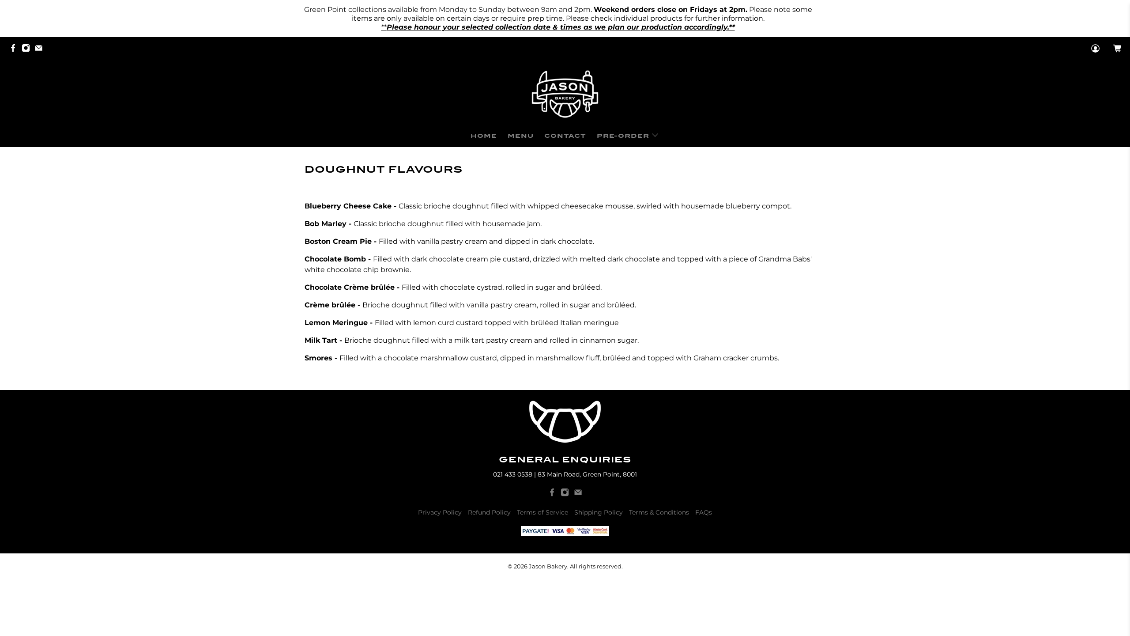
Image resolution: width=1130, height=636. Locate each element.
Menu (521, 135)
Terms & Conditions (659, 512)
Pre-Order (623, 135)
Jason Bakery (548, 566)
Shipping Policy (598, 512)
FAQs (703, 512)
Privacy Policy (440, 512)
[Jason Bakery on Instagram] (28, 49)
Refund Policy (489, 512)
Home (484, 135)
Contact (565, 135)
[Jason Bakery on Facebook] (15, 49)
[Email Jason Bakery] (40, 49)
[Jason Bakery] (565, 94)
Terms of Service (542, 512)
